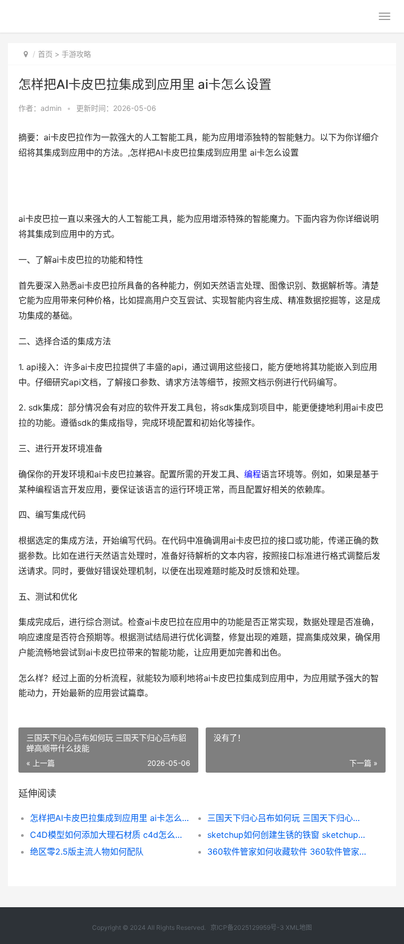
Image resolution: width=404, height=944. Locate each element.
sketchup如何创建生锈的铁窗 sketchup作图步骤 (287, 834)
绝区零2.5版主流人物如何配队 (87, 851)
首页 (45, 53)
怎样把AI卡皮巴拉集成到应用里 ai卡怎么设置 (110, 818)
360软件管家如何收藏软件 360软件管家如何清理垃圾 (287, 851)
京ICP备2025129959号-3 (247, 927)
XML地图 (299, 927)
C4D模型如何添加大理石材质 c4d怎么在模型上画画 (110, 834)
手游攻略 (76, 53)
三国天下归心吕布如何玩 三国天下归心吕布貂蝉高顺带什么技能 (287, 818)
